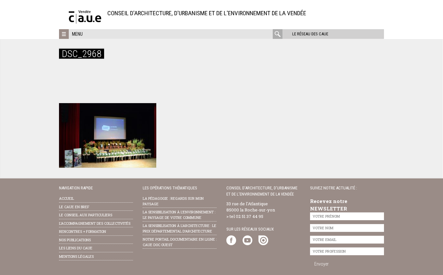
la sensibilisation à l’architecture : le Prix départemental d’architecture (179, 228)
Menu (77, 34)
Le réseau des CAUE (310, 33)
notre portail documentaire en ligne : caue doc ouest (180, 242)
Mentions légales (76, 256)
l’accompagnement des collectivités (94, 223)
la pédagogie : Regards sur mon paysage (173, 201)
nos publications (75, 239)
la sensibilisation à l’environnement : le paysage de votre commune (179, 214)
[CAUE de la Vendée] (85, 22)
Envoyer (321, 264)
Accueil (66, 198)
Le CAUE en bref (74, 206)
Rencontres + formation (82, 231)
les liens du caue (75, 247)
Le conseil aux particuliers (85, 214)
